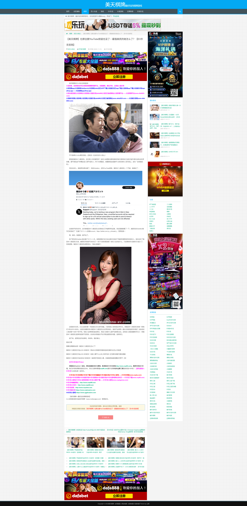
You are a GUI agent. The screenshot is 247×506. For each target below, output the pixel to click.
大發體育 (169, 369)
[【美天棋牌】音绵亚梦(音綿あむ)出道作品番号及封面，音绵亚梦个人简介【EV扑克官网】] (116, 442)
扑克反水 (152, 389)
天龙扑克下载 (154, 375)
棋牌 (85, 11)
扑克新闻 (152, 392)
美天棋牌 (111, 504)
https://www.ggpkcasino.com (86, 392)
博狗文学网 (170, 357)
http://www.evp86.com (123, 366)
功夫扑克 (152, 352)
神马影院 (152, 407)
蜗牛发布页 (153, 410)
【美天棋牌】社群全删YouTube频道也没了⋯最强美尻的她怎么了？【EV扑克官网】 (112, 409)
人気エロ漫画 (154, 349)
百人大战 (94, 11)
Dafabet (169, 326)
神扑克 (169, 404)
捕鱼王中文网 (171, 392)
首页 (67, 11)
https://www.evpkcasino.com (85, 390)
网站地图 (124, 504)
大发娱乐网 (153, 366)
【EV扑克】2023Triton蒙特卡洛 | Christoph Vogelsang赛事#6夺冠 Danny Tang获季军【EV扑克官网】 (125, 431)
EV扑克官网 (153, 337)
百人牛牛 (169, 219)
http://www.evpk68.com (86, 385)
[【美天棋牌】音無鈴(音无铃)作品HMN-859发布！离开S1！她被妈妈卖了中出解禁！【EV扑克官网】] (95, 442)
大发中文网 (153, 363)
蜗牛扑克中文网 (171, 412)
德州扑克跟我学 (154, 378)
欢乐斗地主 (77, 33)
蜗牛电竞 (169, 415)
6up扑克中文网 (171, 320)
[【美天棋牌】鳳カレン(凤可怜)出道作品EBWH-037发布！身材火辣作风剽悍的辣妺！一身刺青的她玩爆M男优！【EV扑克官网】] (136, 442)
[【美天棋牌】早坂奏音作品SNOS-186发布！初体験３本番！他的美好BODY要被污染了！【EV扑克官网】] (75, 442)
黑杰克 (169, 228)
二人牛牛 (152, 207)
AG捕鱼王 (153, 323)
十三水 (151, 209)
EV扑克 (110, 11)
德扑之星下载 (171, 381)
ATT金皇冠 (152, 204)
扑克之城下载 (171, 383)
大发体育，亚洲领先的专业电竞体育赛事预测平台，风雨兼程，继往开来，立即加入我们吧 (95, 86)
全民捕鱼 (77, 11)
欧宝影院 (169, 398)
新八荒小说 (153, 395)
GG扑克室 (153, 340)
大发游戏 (120, 11)
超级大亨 (152, 226)
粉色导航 (169, 407)
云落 (148, 504)
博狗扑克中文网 (154, 357)
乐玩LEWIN (170, 346)
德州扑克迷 (170, 378)
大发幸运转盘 (171, 366)
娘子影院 (169, 375)
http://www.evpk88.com (88, 382)
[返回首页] (67, 33)
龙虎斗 (151, 231)
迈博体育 (130, 11)
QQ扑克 (152, 343)
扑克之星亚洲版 (171, 386)
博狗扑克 (169, 355)
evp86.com (103, 368)
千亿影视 (152, 355)
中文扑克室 (153, 346)
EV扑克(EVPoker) (78, 362)
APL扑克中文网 (171, 323)
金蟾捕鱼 (169, 226)
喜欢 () (106, 417)
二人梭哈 (169, 204)
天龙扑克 (140, 11)
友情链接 (117, 504)
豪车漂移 (169, 224)
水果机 (169, 214)
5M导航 (152, 317)
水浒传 (151, 216)
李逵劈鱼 (152, 211)
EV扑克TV (153, 334)
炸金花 (169, 216)
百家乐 (151, 221)
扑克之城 (152, 383)
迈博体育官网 (154, 418)
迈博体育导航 (171, 418)
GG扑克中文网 (171, 337)
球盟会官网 (153, 404)
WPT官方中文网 (171, 343)
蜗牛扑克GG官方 (155, 412)
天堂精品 (152, 372)
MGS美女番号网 (171, 340)
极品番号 (152, 398)
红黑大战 (169, 221)
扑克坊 (169, 389)
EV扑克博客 (170, 334)
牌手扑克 (152, 401)
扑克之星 (152, 386)
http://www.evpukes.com (83, 387)
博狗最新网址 (154, 360)
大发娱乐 (169, 363)
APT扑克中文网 (154, 326)
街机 (102, 11)
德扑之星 (152, 381)
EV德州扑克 (170, 328)
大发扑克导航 (154, 369)
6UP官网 (169, 317)
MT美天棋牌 (82, 49)
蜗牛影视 (169, 410)
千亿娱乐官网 (171, 352)
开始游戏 (116, 16)
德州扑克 (169, 209)
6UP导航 (152, 320)
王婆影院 (169, 401)
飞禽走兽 (152, 228)
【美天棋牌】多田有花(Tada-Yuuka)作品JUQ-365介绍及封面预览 (85, 431)
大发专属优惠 (171, 360)
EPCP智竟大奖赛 (155, 328)
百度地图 (137, 504)
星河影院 (169, 395)
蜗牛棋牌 (152, 415)
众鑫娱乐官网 (171, 349)
